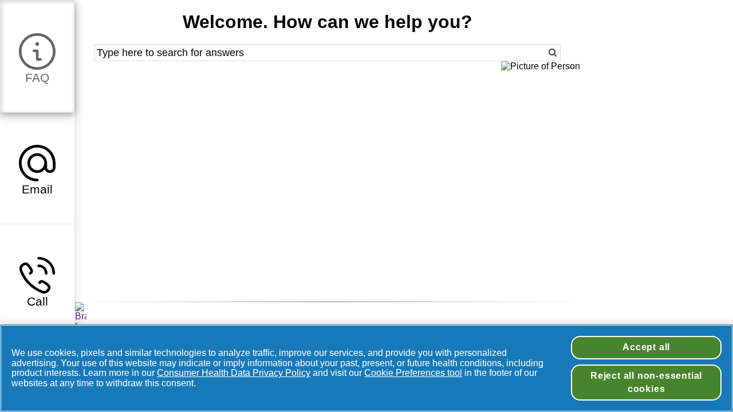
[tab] (37, 56)
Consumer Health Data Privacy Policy (233, 373)
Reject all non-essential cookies (646, 382)
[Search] (537, 52)
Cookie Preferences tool (413, 373)
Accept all (646, 347)
